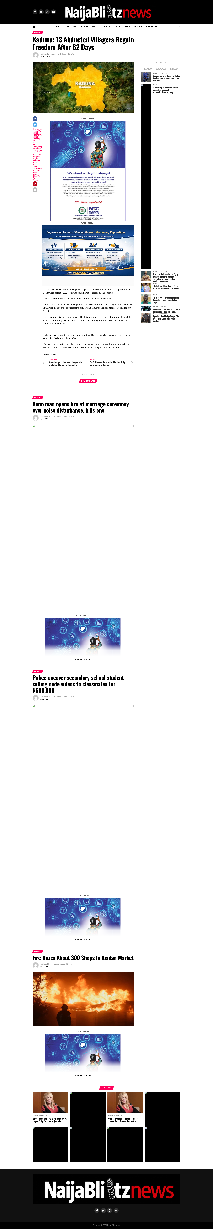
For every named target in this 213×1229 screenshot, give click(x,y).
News (58, 26)
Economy (84, 26)
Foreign (94, 26)
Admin (45, 419)
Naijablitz (46, 56)
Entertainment (106, 26)
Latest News (138, 26)
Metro (75, 26)
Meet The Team (151, 26)
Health (118, 26)
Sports (127, 26)
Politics (66, 26)
